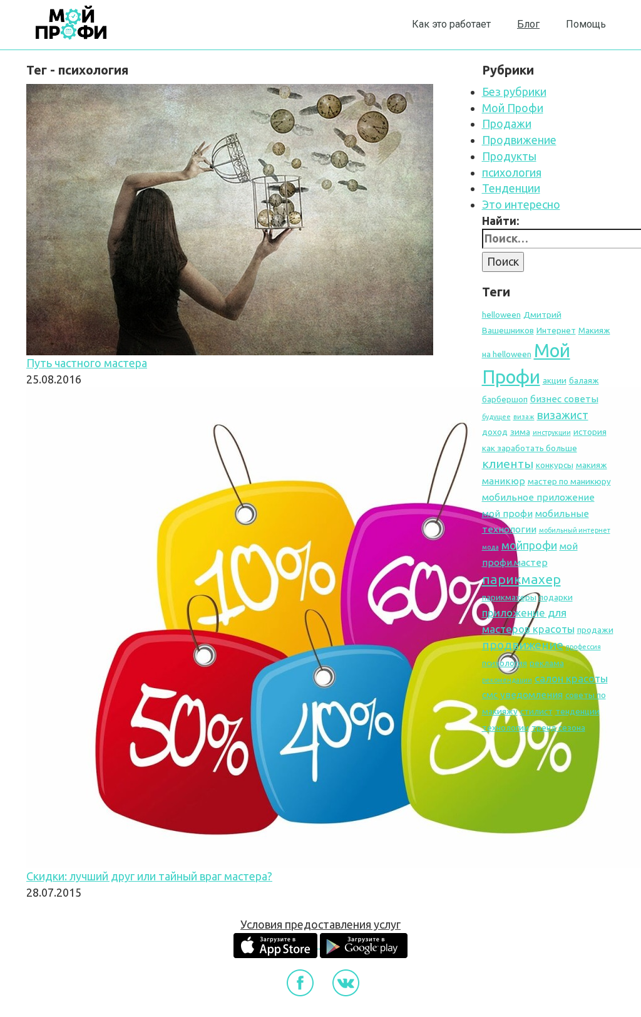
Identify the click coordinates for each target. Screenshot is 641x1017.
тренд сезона (558, 727)
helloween (501, 315)
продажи (595, 630)
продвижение (522, 645)
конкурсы (554, 465)
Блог (528, 24)
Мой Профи (512, 108)
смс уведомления (522, 694)
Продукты (509, 156)
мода (490, 547)
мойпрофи (529, 545)
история (590, 432)
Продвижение (519, 139)
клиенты (507, 464)
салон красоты (571, 678)
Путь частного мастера (86, 363)
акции (555, 380)
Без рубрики (514, 91)
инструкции (552, 432)
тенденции (577, 711)
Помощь (586, 24)
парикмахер (521, 579)
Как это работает (451, 24)
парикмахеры (509, 597)
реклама (547, 663)
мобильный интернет (574, 530)
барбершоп (505, 399)
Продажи (506, 123)
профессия (583, 646)
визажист (562, 415)
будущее (496, 416)
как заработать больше (529, 448)
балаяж (584, 380)
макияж (591, 465)
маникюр (503, 481)
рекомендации (507, 680)
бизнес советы (564, 399)
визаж (524, 416)
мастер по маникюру (569, 481)
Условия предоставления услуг (320, 924)
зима (520, 432)
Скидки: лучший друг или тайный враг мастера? (149, 876)
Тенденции (511, 188)
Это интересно (521, 204)
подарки (556, 597)
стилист (536, 711)
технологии (505, 727)
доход (495, 432)
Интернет (556, 330)
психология (511, 172)
